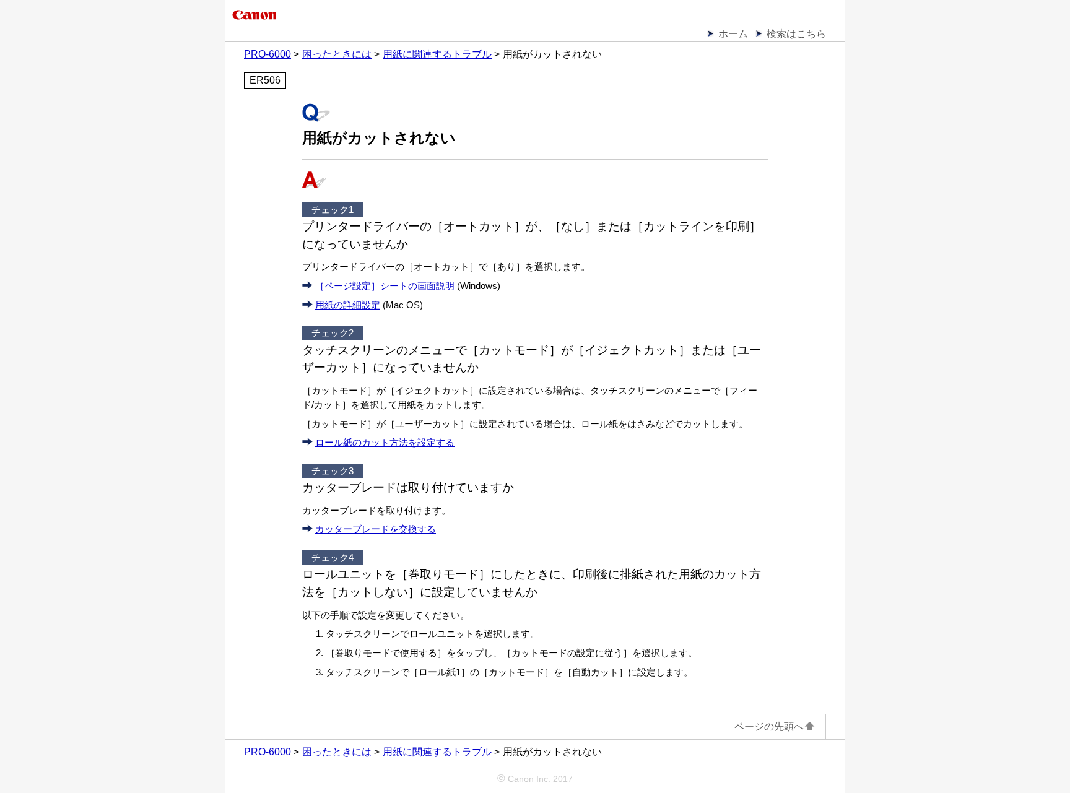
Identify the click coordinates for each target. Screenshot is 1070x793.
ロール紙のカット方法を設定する (385, 442)
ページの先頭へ (769, 726)
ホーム (733, 33)
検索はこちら (796, 33)
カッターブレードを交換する (375, 529)
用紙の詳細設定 (347, 305)
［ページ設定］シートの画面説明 (385, 285)
